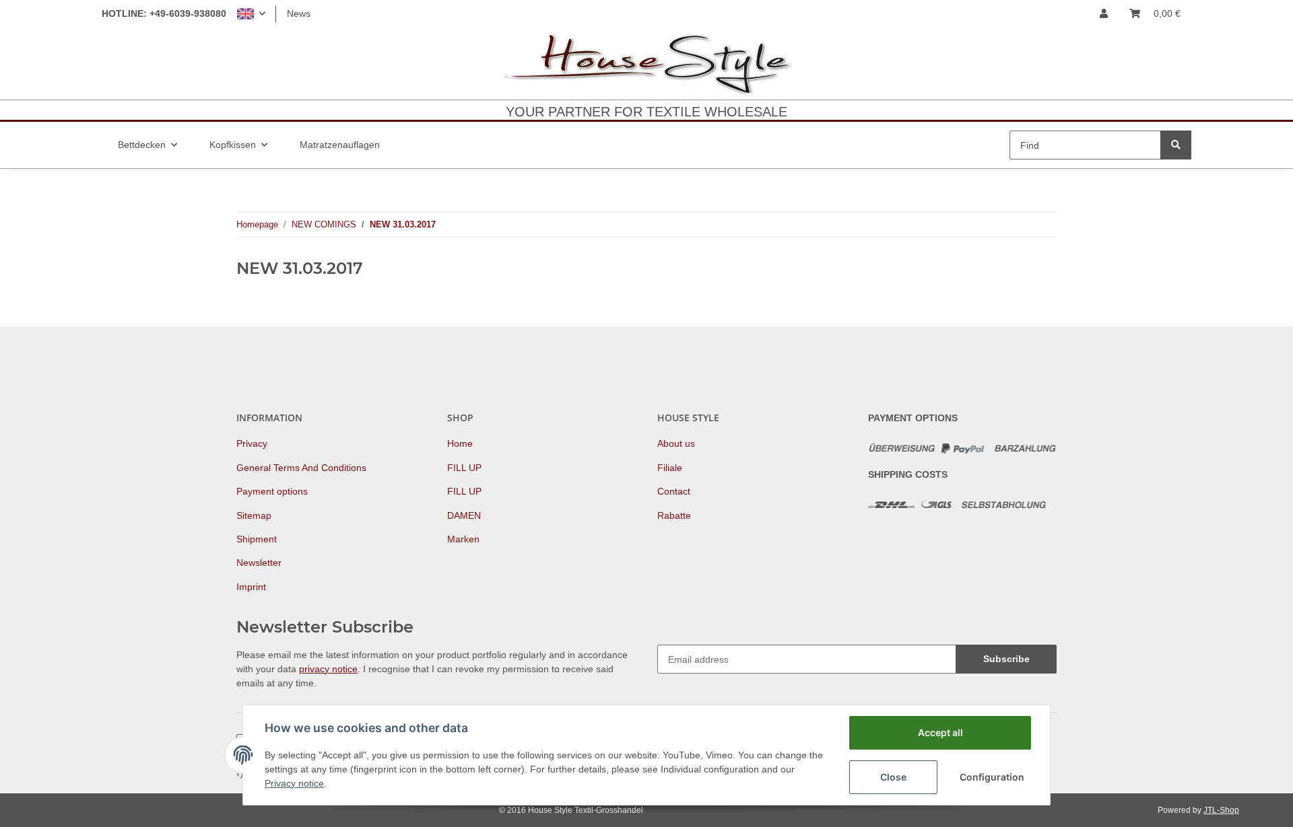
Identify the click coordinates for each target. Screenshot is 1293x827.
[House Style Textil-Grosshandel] (646, 64)
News (298, 13)
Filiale (669, 467)
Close (893, 777)
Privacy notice (294, 783)
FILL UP (464, 467)
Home (460, 443)
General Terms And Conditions (301, 467)
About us (676, 443)
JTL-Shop (1221, 810)
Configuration (992, 777)
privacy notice (328, 668)
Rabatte (674, 515)
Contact (673, 491)
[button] (251, 14)
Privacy (251, 443)
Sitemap (253, 515)
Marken (463, 539)
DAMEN (464, 515)
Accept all (940, 732)
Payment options (272, 491)
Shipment (256, 539)
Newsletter (258, 562)
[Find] (1175, 145)
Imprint (251, 586)
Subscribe (1006, 658)
